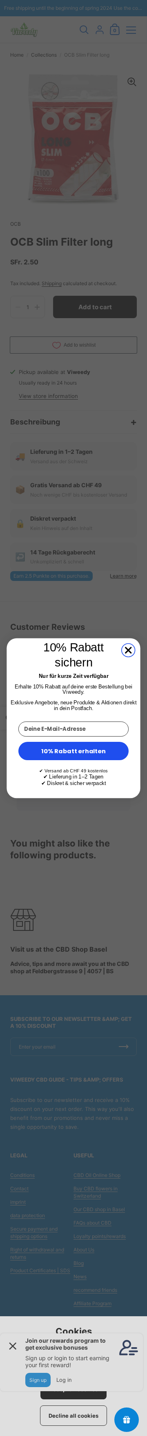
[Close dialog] (128, 650)
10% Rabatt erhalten (73, 750)
